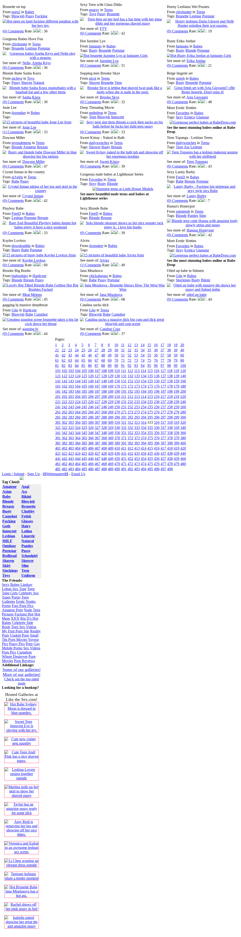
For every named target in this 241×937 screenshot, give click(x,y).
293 (137, 417)
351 (124, 433)
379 (176, 438)
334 (143, 428)
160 (183, 381)
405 (84, 448)
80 (182, 360)
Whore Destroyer (15, 657)
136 (157, 376)
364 (77, 438)
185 (84, 391)
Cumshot (41, 314)
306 (91, 422)
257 (163, 407)
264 (77, 412)
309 (110, 422)
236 (157, 402)
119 (176, 371)
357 (163, 433)
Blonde (190, 50)
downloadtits (21, 246)
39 (175, 350)
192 (130, 391)
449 (110, 459)
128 (104, 376)
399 (176, 443)
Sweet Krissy (110, 162)
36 (156, 350)
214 (143, 397)
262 (64, 412)
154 (143, 381)
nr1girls (17, 177)
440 (183, 453)
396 (157, 443)
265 (84, 412)
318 (170, 422)
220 (183, 397)
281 (58, 417)
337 (163, 428)
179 (176, 386)
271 (124, 412)
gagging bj (30, 329)
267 (97, 412)
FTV (103, 29)
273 (137, 412)
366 (91, 438)
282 (64, 417)
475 (150, 464)
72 (129, 360)
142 (64, 381)
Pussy (29, 16)
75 (149, 360)
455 (150, 459)
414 (143, 448)
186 (91, 391)
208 (104, 397)
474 (143, 464)
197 (163, 391)
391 (124, 443)
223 (71, 402)
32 (129, 350)
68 (103, 360)
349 (110, 433)
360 (183, 433)
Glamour (202, 117)
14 (143, 345)
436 (157, 453)
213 (137, 397)
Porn (29, 644)
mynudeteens (21, 143)
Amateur (29, 147)
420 (183, 448)
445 (84, 459)
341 (58, 433)
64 (77, 360)
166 (91, 386)
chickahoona (98, 276)
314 (143, 422)
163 (71, 386)
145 (84, 381)
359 (176, 433)
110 (117, 371)
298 (170, 417)
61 (57, 360)
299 (176, 417)
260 (183, 407)
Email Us (78, 474)
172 (130, 386)
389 (110, 443)
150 (117, 381)
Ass (186, 147)
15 (149, 345)
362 (64, 438)
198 (170, 391)
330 (117, 428)
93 (136, 366)
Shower (94, 147)
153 (137, 381)
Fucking (41, 16)
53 (136, 355)
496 (157, 469)
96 (156, 366)
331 (124, 428)
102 (64, 371)
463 (71, 464)
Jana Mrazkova (111, 295)
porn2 (16, 12)
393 (137, 443)
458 (170, 459)
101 (58, 371)
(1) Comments (13, 132)
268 (104, 412)
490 (117, 469)
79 (175, 360)
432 (130, 453)
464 (77, 464)
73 (136, 360)
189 (110, 391)
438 (170, 453)
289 (110, 417)
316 (157, 422)
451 (124, 459)
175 (150, 386)
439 (176, 453)
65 (83, 360)
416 (157, 448)
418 (170, 448)
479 (176, 464)
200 (183, 391)
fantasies (95, 46)
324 (77, 428)
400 (183, 443)
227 (97, 402)
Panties (193, 216)
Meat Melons (32, 295)
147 (97, 381)
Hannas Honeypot (200, 230)
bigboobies (20, 276)
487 (97, 469)
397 (163, 443)
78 (169, 360)
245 (84, 407)
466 (91, 464)
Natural (38, 83)
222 (64, 402)
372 (130, 438)
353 (137, 433)
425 (84, 453)
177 (163, 386)
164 (77, 386)
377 (163, 438)
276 (157, 412)
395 (150, 443)
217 (163, 397)
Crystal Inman (32, 196)
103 (71, 371)
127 (97, 376)
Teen (118, 83)
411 (123, 448)
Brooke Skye (109, 97)
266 (91, 412)
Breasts (42, 147)
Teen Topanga (197, 162)
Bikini (205, 280)
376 (157, 438)
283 (71, 417)
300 (183, 417)
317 (163, 422)
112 (130, 371)
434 (143, 453)
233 (137, 402)
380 (183, 438)
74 (143, 360)
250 (117, 407)
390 (117, 443)
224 (77, 402)
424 (77, 453)
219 (176, 397)
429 (110, 453)
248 (104, 407)
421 (58, 453)
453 (137, 459)
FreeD (180, 177)
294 (143, 417)
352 (130, 433)
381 (58, 443)
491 (124, 469)
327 (97, 428)
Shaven (26, 83)
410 (117, 448)
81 (57, 366)
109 (110, 371)
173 (137, 386)
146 (91, 381)
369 (110, 438)
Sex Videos (31, 648)
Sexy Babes (11, 585)
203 (71, 397)
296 (157, 417)
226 (91, 402)
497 (163, 469)
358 (170, 433)
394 (143, 443)
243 (71, 407)
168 (104, 386)
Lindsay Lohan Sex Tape (17, 587)
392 (130, 443)
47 (96, 355)
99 (175, 366)
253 (137, 407)
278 (170, 412)
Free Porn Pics (22, 606)
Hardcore (39, 276)
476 (157, 464)
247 (97, 407)
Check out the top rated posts (21, 681)
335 (150, 428)
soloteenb (183, 211)
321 (58, 428)
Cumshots (24, 652)
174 (143, 386)
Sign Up (33, 474)
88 (103, 366)
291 (124, 417)
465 (84, 464)
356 (157, 433)
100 (183, 366)
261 (58, 412)
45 (83, 355)
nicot (92, 78)
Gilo (179, 276)
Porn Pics (9, 652)
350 (117, 433)
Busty (93, 50)
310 (117, 422)
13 (136, 345)
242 (64, 407)
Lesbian (195, 16)
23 (70, 350)
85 (83, 366)
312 (130, 422)
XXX (15, 618)
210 (117, 397)
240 (183, 402)
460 (183, 459)
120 (183, 371)
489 (110, 469)
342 (64, 433)
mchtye (17, 78)
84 (77, 366)
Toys (92, 14)
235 (150, 402)
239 (176, 402)
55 (149, 355)
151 (124, 381)
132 (130, 376)
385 (84, 443)
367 (97, 438)
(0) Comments (13, 31)
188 (104, 391)
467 (97, 464)
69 (110, 360)
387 (97, 443)
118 (170, 371)
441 (58, 459)
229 (110, 402)
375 (150, 438)
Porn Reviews (24, 661)
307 (97, 422)
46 (90, 355)
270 (117, 412)
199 (176, 391)
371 (124, 438)
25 (83, 350)
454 (143, 459)
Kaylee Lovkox (34, 260)
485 (84, 469)
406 (91, 448)
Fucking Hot (24, 614)
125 (84, 376)
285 (84, 417)
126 (91, 376)
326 (91, 428)
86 (90, 366)
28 (103, 350)
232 (130, 402)
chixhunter (184, 12)
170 (117, 386)
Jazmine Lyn (109, 61)
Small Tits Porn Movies (20, 637)
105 (84, 371)
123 (71, 376)
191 (124, 391)
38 (169, 350)
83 (70, 366)
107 (97, 371)
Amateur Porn (12, 610)
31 (123, 350)
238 (170, 402)
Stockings (183, 280)
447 (97, 459)
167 (97, 386)
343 (71, 433)
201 (58, 397)
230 (117, 402)
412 (130, 448)
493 (137, 469)
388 (104, 443)
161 (58, 386)
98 (169, 366)
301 (58, 422)
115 (150, 371)
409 (110, 448)
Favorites (182, 113)
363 (71, 438)
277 (163, 412)
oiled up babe (197, 295)
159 (176, 381)
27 (96, 350)
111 (123, 371)
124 (77, 376)
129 (110, 376)
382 (64, 443)
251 (124, 407)
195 (150, 391)
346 (91, 433)
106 (91, 371)
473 (137, 464)
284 (77, 417)
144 (77, 381)
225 (84, 402)
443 (71, 459)
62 (63, 360)
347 (97, 433)
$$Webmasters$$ (55, 474)
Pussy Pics (17, 644)
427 (97, 453)
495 (150, 469)
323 (71, 428)
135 (150, 376)
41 (57, 355)
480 (183, 464)
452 (130, 459)
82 (63, 366)
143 (71, 381)
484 (77, 469)
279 (176, 412)
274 (143, 412)
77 (162, 360)
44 (77, 355)
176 (157, 386)
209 (110, 397)
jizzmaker (19, 113)
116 (156, 371)
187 (97, 391)
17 (162, 345)
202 (64, 397)
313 (137, 422)
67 (96, 360)
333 (137, 428)
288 (104, 417)
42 (63, 355)
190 (117, 391)
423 (71, 453)
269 (110, 412)
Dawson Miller (33, 162)
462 (64, 464)
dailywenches (99, 143)
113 (137, 371)
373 (137, 438)
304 (77, 422)
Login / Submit (13, 474)
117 (163, 371)
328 (104, 428)
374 (143, 438)
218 (170, 397)
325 (84, 428)
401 (58, 448)
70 (116, 360)
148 (104, 381)
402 (64, 448)
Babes (29, 12)
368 (104, 438)
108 (104, 371)
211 (123, 397)
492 (130, 469)
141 (58, 381)
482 (64, 469)
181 (58, 391)
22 (63, 350)
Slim (202, 216)
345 (84, 433)
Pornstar (208, 16)
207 (97, 397)
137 (163, 376)
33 (136, 350)
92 (129, 366)
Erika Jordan (196, 61)
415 (150, 448)
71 (123, 360)
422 (64, 453)
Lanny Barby (196, 196)
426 (91, 453)
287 (97, 417)
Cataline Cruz (110, 329)
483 (71, 469)
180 (183, 386)
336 (157, 428)
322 (64, 428)
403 (71, 448)
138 (170, 376)
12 (129, 345)
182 (64, 391)
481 (58, 469)
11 (123, 345)
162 (64, 386)
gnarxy (94, 10)
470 (117, 464)
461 (58, 464)
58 (169, 355)
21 (57, 350)
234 (143, 402)
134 (143, 376)
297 (163, 417)
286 (91, 417)
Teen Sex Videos (23, 627)
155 (150, 381)
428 (104, 453)
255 (150, 407)
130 (117, 376)
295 (150, 417)
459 (176, 459)
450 (117, 459)
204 (77, 397)
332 (130, 428)
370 (117, 438)
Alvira (104, 260)
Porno (16, 597)
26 (90, 350)
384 (77, 443)
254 (143, 407)
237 (163, 402)
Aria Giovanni (197, 97)
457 (163, 459)
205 (84, 397)
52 (129, 355)
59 (175, 355)
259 (176, 407)
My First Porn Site (15, 631)
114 (143, 371)
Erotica (189, 117)
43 (70, 355)
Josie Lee (29, 127)
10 (116, 345)
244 (77, 407)
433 (137, 453)
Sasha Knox (31, 97)
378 (170, 438)
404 (77, 448)
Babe (15, 181)
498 (170, 469)
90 (116, 366)
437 (163, 453)
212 (130, 397)
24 (77, 350)
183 (71, 391)
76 (156, 360)
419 (176, 448)
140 (183, 376)
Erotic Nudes (26, 602)
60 (182, 355)
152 (130, 381)
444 (77, 459)
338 (170, 428)
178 (170, 386)
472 (130, 464)
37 (162, 350)
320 (183, 422)
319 (176, 422)
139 (176, 376)
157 (163, 381)
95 (149, 366)
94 (143, 366)
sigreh (180, 78)
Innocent (117, 117)
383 (71, 443)
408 (104, 448)
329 (110, 428)
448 (104, 459)
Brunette (113, 14)
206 (91, 397)
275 (150, 412)
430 (117, 453)
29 (110, 350)
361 (58, 438)
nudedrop (96, 113)
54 (143, 355)
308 (104, 422)
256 (157, 407)
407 (97, 448)
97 (162, 366)
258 (170, 407)
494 (143, 469)
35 (149, 350)
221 (58, 402)
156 (157, 381)
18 (169, 345)
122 (64, 376)
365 (84, 438)
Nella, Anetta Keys (36, 63)
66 (90, 360)
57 (162, 355)
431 (124, 453)
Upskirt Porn (19, 635)
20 (182, 345)
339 (176, 428)
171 (124, 386)
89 (110, 366)
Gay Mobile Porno (21, 646)
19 (175, 345)
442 (64, 459)
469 (110, 464)
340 (183, 428)
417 (163, 448)
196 (157, 391)
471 (124, 464)
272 (130, 412)
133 (137, 376)
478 (170, 464)
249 (110, 407)
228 (104, 402)
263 (71, 412)
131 (124, 376)
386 (91, 443)
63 (70, 360)
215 (150, 397)
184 (77, 391)
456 (157, 459)
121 (58, 376)
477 (163, 464)
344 (77, 433)
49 (110, 355)
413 (137, 448)
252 (130, 407)
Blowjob (18, 16)
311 (123, 422)
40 (182, 350)
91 (123, 366)
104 (77, 371)
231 (124, 402)
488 (104, 469)
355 (150, 433)
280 (183, 412)
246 (91, 407)
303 (71, 422)
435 (150, 453)
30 (116, 350)
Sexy (179, 117)
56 (156, 355)
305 (84, 422)
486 (91, 469)
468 (104, 464)
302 (64, 422)
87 (96, 366)
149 (110, 381)
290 (117, 417)
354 (143, 433)
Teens (108, 10)
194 (143, 391)
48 (103, 355)
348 (104, 433)
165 (84, 386)
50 (116, 355)
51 (123, 355)
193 (137, 391)
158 (170, 381)
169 (110, 386)
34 (143, 350)
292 (130, 417)
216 (157, 397)
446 (91, 459)
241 (58, 407)
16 (156, 345)
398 (170, 443)
